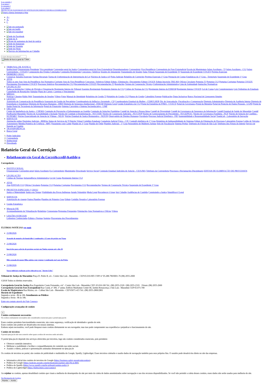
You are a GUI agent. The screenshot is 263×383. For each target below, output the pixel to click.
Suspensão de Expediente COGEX (196, 72)
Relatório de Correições (134, 77)
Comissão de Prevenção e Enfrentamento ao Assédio (67, 111)
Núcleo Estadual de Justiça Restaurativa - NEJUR (86, 116)
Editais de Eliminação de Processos (209, 121)
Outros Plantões (34, 199)
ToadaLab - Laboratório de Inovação (232, 116)
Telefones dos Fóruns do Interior (231, 123)
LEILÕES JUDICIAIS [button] (17, 216)
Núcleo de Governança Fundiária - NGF (210, 114)
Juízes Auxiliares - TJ (216, 69)
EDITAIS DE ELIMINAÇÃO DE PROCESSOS (225, 171)
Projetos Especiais (219, 72)
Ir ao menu (5, 4)
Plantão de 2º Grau (80, 123)
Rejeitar (5, 380)
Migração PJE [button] (13, 209)
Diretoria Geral (110, 104)
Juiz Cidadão (121, 192)
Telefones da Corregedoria (157, 171)
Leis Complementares (223, 89)
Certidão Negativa (79, 199)
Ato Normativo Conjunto (51, 82)
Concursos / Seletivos (91, 72)
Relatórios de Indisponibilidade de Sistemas (175, 121)
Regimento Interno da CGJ (112, 89)
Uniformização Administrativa (166, 84)
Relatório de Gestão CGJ (118, 96)
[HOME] (14, 12)
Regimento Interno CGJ (72, 178)
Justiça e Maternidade (16, 192)
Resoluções (120, 84)
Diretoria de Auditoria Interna (238, 101)
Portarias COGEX (245, 82)
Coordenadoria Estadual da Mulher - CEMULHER (137, 101)
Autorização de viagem (17, 199)
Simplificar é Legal (175, 192)
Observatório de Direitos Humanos (123, 116)
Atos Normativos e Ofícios (99, 211)
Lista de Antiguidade (189, 84)
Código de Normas (15, 178)
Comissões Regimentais (70, 72)
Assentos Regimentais (91, 89)
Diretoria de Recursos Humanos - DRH (46, 104)
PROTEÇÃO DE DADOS (10, 10)
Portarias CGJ (213, 82)
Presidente (34, 69)
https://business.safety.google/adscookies (72, 360)
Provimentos (12, 84)
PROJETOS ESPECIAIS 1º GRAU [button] (22, 190)
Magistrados (70, 171)
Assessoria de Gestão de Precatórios (59, 101)
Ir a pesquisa (6, 6)
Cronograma (52, 211)
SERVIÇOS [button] (12, 119)
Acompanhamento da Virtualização (22, 211)
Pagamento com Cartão (61, 123)
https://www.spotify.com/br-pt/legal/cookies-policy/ (46, 365)
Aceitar (13, 380)
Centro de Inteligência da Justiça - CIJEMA (25, 111)
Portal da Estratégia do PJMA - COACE (158, 104)
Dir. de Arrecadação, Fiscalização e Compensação (181, 101)
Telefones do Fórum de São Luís (203, 123)
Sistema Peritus (181, 123)
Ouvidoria (143, 116)
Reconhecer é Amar (106, 192)
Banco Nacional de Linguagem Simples (205, 96)
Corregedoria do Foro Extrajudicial (171, 69)
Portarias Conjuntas (227, 82)
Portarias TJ (201, 82)
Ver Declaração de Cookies (11, 378)
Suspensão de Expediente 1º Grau (232, 77)
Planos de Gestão (136, 96)
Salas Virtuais (149, 72)
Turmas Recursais (40, 77)
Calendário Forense (153, 96)
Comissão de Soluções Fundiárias (105, 111)
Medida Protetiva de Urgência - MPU (34, 123)
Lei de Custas (208, 89)
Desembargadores (120, 69)
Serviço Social (92, 171)
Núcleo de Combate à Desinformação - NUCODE (80, 114)
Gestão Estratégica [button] (15, 204)
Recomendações (94, 185)
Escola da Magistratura (197, 69)
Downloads (12, 143)
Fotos (63, 96)
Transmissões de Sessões (131, 72)
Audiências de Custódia (137, 192)
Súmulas (34, 91)
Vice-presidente (46, 69)
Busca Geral (12, 131)
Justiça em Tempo (33, 192)
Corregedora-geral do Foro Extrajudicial (95, 69)
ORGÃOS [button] (11, 109)
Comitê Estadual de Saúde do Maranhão (234, 111)
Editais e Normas (35, 218)
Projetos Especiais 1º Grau (156, 77)
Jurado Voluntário (78, 192)
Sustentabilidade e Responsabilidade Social (197, 116)
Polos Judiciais (117, 77)
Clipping (18, 96)
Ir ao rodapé (5, 8)
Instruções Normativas (207, 84)
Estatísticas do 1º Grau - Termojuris (201, 77)
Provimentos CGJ (78, 185)
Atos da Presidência (31, 82)
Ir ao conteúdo (6, 2)
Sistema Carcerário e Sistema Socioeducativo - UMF (84, 106)
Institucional (12, 69)
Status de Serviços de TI (59, 121)
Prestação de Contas (177, 77)
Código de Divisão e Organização (39, 89)
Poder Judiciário (14, 136)
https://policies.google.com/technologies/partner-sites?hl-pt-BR (51, 363)
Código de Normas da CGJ (136, 89)
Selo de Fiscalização (165, 123)
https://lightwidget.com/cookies (41, 368)
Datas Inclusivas (180, 96)
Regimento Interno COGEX (189, 89)
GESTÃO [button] (11, 99)
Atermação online (14, 121)
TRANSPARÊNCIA (16, 128)
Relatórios (42, 211)
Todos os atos (12, 82)
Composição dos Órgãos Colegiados (44, 72)
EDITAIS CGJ (17, 185)
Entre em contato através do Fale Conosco (19, 301)
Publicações (167, 96)
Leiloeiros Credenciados (17, 218)
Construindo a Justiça (157, 192)
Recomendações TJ (105, 84)
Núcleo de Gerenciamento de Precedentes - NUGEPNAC (168, 114)
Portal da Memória (204, 104)
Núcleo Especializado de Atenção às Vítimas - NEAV (41, 116)
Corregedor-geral (26, 171)
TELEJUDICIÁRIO (36, 10)
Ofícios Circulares (187, 82)
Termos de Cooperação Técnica (138, 84)
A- (8, 19)
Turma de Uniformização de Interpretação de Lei (69, 77)
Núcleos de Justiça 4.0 (100, 77)
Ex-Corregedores (56, 171)
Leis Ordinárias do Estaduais (246, 89)
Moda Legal (92, 192)
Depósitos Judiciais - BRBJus (35, 121)
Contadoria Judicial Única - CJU (115, 121)
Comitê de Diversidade (160, 111)
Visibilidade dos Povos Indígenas (56, 192)
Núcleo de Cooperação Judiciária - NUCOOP (122, 114)
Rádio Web (27, 96)
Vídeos (58, 96)
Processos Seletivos (46, 84)
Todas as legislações (15, 89)
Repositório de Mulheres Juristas (142, 123)
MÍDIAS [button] (10, 94)
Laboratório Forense (234, 121)
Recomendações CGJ (64, 84)
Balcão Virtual (76, 121)
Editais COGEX (148, 82)
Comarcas (11, 77)
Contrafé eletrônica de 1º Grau (142, 121)
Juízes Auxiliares (41, 171)
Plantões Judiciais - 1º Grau (116, 123)
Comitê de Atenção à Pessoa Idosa (135, 111)
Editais (107, 82)
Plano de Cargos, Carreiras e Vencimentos (56, 91)
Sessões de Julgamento (110, 72)
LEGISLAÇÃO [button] (14, 86)
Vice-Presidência (148, 69)
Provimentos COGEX (27, 84)
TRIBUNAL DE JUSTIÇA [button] (19, 67)
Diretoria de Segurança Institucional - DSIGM (83, 104)
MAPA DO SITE (24, 10)
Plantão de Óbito (96, 123)
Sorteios (46, 218)
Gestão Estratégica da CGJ (129, 104)
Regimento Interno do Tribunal (67, 89)
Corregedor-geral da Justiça (65, 69)
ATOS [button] (9, 79)
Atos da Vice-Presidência (74, 82)
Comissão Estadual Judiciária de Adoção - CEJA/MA (122, 171)
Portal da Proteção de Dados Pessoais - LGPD (233, 104)
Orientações (82, 211)
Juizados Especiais (24, 77)
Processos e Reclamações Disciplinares (186, 171)
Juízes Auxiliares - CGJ (236, 69)
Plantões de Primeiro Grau (52, 199)
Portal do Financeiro (52, 106)
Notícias (10, 96)
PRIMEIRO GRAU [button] (15, 74)
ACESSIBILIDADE (60, 10)
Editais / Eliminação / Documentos (126, 82)
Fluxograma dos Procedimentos (64, 218)
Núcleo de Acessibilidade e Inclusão (42, 114)
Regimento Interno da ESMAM (162, 89)
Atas (21, 82)
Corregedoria (134, 69)
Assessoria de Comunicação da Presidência (25, 101)
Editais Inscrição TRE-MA (167, 82)
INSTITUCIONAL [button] (15, 168)
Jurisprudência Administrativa (36, 178)
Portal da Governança (186, 104)
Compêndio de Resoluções (18, 91)
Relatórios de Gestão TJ (96, 96)
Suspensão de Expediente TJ (167, 72)
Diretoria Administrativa (214, 101)
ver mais (27, 227)
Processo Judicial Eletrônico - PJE (163, 116)
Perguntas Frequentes (67, 211)
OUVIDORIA (48, 10)
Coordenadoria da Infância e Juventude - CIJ (95, 101)
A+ (8, 17)
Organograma (24, 69)
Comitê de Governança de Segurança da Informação (193, 111)
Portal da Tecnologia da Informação (27, 106)
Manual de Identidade (76, 96)
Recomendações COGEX (85, 84)
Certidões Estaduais (91, 121)
